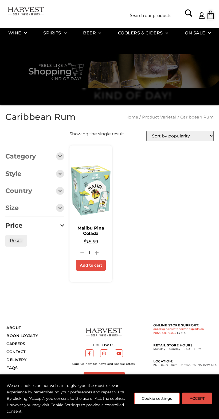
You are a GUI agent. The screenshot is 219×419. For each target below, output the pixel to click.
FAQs (12, 367)
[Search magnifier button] (188, 15)
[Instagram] (104, 353)
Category (20, 156)
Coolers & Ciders (140, 32)
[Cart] (210, 14)
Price (13, 225)
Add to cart (91, 265)
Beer (89, 32)
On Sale (195, 32)
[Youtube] (119, 353)
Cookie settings (157, 398)
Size (12, 208)
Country (18, 191)
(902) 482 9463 (164, 333)
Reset (16, 240)
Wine (14, 32)
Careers (15, 343)
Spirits (52, 32)
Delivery (16, 359)
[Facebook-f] (89, 353)
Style (13, 174)
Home (132, 117)
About (13, 327)
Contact (16, 351)
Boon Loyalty (22, 335)
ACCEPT (197, 398)
